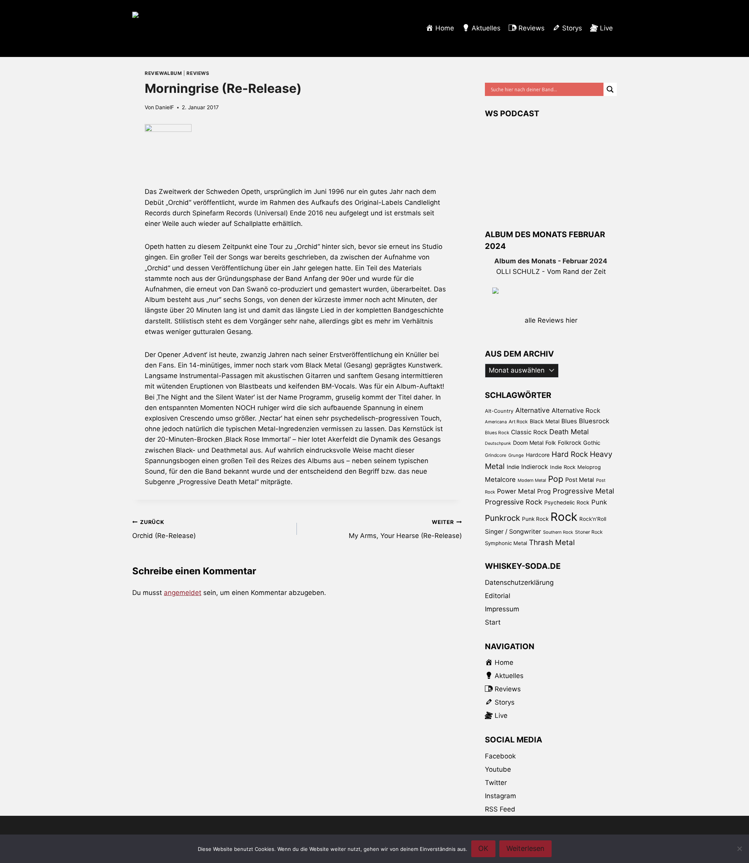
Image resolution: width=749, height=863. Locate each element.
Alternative (532, 410)
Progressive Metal (583, 491)
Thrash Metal (552, 542)
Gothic (591, 442)
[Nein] (739, 848)
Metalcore (500, 479)
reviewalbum (163, 73)
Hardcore (538, 454)
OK (483, 848)
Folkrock (569, 442)
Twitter (496, 783)
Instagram (500, 796)
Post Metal (579, 479)
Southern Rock (558, 532)
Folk (550, 442)
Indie (513, 466)
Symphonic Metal (506, 543)
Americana (496, 421)
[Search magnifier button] (610, 89)
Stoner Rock (589, 532)
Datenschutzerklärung (519, 582)
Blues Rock (497, 432)
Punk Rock (535, 519)
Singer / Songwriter (513, 531)
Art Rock (518, 421)
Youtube (498, 769)
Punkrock (502, 518)
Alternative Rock (576, 410)
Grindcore (495, 455)
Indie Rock (562, 467)
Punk (599, 502)
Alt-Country (499, 411)
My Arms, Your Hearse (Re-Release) (405, 529)
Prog (544, 491)
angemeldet (182, 593)
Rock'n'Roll (592, 519)
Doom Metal (528, 442)
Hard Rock (570, 454)
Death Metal (569, 432)
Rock (563, 517)
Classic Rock (529, 432)
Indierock (534, 467)
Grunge (516, 455)
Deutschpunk (498, 443)
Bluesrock (594, 421)
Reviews (197, 73)
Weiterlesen (525, 848)
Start (493, 622)
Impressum (502, 609)
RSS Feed (500, 809)
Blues (569, 421)
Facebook (500, 756)
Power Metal (516, 491)
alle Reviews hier (551, 320)
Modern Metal (532, 480)
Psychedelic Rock (566, 502)
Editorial (497, 596)
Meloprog (589, 467)
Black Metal (544, 421)
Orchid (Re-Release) (164, 529)
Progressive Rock (513, 502)
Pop (555, 479)
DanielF (164, 107)
